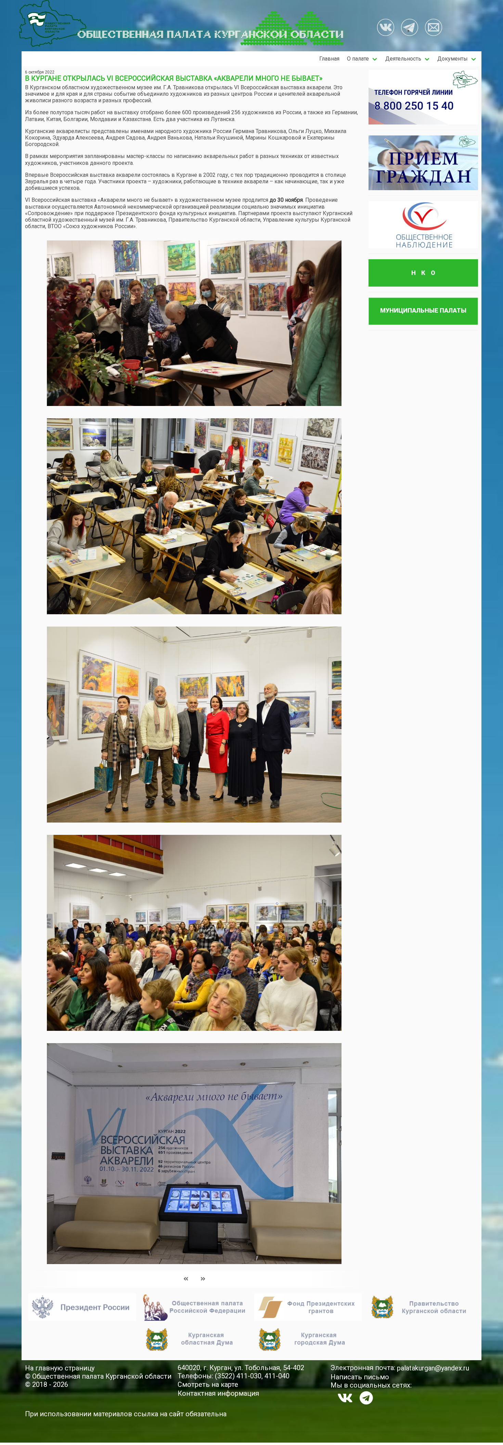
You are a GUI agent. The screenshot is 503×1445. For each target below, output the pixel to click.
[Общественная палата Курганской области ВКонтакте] (345, 1398)
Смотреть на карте (208, 1384)
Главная (329, 58)
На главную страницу (59, 1368)
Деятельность (403, 58)
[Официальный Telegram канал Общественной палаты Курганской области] (366, 1398)
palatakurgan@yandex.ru (433, 1368)
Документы (452, 58)
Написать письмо (360, 1377)
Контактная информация (218, 1393)
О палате (358, 58)
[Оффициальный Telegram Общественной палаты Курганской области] (409, 28)
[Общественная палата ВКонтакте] (385, 28)
